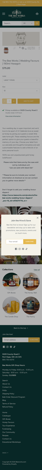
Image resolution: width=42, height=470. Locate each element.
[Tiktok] (27, 249)
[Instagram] (20, 249)
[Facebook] (16, 249)
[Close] (37, 217)
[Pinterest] (23, 249)
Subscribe (30, 241)
